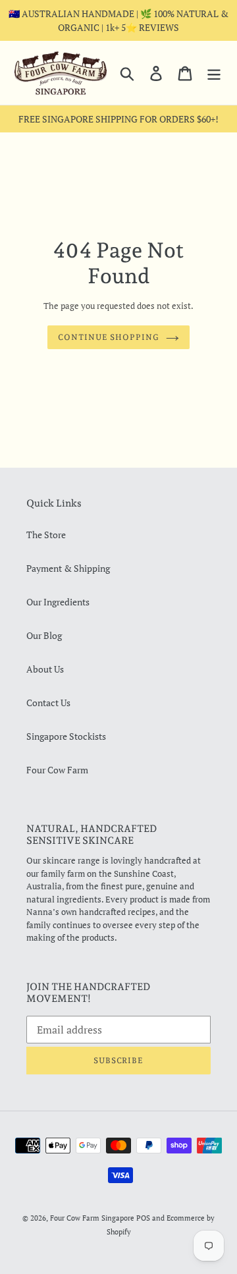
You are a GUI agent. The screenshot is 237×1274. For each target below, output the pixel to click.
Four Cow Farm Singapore (92, 1218)
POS (143, 1218)
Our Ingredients (58, 601)
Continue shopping (108, 337)
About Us (45, 669)
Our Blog (44, 635)
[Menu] (213, 73)
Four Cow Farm (57, 769)
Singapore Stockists (66, 736)
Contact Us (48, 702)
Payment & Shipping (68, 568)
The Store (46, 534)
